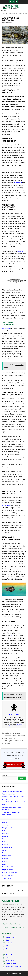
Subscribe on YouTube (14, 764)
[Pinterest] (17, 1)
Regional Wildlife (7, 869)
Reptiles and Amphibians (12, 733)
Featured (5, 839)
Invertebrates (6, 856)
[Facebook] (10, 1)
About (11, 924)
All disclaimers (23, 15)
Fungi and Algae (7, 847)
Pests (4, 864)
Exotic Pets (5, 836)
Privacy (21, 927)
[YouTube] (13, 1)
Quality (5, 924)
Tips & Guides (6, 878)
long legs (20, 251)
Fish (3, 842)
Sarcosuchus (6, 505)
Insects (4, 853)
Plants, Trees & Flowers (9, 867)
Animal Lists (6, 822)
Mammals (5, 858)
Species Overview (7, 875)
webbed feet (18, 182)
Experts (17, 924)
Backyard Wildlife (7, 828)
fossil (11, 635)
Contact (5, 927)
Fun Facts (5, 844)
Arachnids (5, 825)
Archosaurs (6, 328)
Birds (4, 830)
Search (4, 775)
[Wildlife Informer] (10, 7)
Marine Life (5, 861)
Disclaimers (13, 927)
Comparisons (6, 833)
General (4, 850)
